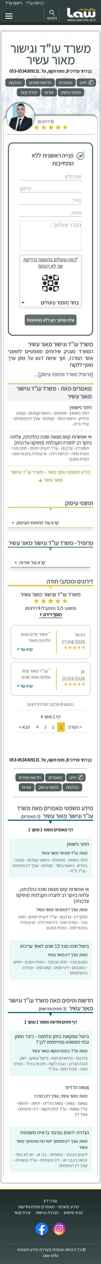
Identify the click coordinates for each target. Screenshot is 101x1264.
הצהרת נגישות (47, 1213)
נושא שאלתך (36, 207)
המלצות (15, 83)
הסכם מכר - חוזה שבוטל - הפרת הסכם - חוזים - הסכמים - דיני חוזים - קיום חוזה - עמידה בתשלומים (50, 967)
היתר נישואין (81, 407)
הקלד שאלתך (36, 219)
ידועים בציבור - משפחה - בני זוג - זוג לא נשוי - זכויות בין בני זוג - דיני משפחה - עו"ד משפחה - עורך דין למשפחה (50, 1160)
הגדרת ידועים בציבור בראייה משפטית (54, 1132)
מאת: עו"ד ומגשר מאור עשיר (64, 853)
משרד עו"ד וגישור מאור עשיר (50, 54)
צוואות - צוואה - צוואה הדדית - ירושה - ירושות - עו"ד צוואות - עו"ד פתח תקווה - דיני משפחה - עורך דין (52, 1108)
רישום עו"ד (13, 3)
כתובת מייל (36, 195)
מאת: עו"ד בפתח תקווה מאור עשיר (60, 1051)
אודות (49, 92)
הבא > (24, 727)
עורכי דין (50, 1201)
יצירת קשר (28, 92)
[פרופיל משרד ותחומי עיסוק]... (64, 374)
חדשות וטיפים (40, 83)
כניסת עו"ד (35, 3)
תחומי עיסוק (71, 92)
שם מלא (36, 170)
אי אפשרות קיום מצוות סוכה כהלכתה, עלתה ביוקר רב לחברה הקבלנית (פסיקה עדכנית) (51, 439)
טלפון (36, 183)
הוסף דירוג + (51, 614)
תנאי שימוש (73, 1213)
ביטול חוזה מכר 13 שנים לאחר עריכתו (54, 946)
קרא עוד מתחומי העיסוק (38, 522)
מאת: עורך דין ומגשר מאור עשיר (62, 909)
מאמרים (65, 83)
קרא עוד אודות (32, 562)
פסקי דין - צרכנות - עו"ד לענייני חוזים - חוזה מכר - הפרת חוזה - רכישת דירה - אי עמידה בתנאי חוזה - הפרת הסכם (49, 453)
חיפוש (52, 18)
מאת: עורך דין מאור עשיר (67, 955)
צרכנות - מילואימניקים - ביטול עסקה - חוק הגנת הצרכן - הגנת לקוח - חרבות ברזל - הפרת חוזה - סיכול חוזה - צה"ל (51, 1063)
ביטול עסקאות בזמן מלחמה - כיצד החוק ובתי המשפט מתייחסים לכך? (52, 1039)
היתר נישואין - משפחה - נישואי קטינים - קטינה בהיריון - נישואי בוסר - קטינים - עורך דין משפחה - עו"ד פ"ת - (50, 418)
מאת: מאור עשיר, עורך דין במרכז (61, 1096)
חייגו (83, 83)
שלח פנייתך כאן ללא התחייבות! (50, 320)
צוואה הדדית (77, 1087)
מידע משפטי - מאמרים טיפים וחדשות (48, 1207)
